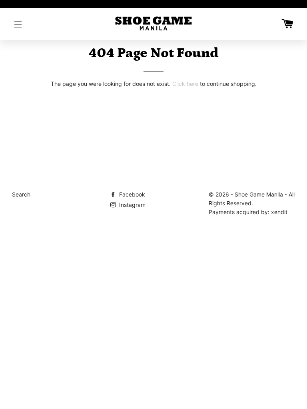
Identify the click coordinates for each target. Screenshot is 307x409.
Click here (185, 83)
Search (21, 194)
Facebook (131, 194)
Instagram (132, 204)
